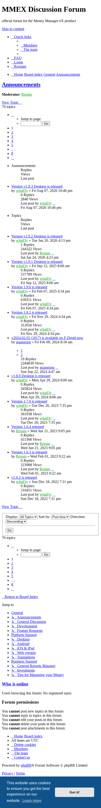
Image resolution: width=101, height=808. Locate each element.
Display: (12, 517)
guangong (23, 342)
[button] (12, 115)
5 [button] (12, 145)
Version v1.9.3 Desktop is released (36, 186)
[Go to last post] (54, 203)
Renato (26, 94)
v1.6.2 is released (24, 477)
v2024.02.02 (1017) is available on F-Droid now (47, 338)
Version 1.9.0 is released (29, 287)
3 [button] (12, 137)
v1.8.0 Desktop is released (30, 376)
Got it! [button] (75, 792)
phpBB (26, 765)
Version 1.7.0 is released (29, 401)
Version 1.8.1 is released (29, 312)
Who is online (15, 683)
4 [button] (12, 141)
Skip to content (13, 29)
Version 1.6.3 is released (29, 452)
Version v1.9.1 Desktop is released (36, 262)
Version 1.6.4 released (27, 427)
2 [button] (12, 132)
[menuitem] (29, 45)
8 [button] (12, 153)
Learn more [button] (31, 801)
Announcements (21, 84)
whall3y (22, 191)
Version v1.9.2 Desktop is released (36, 236)
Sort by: (45, 517)
